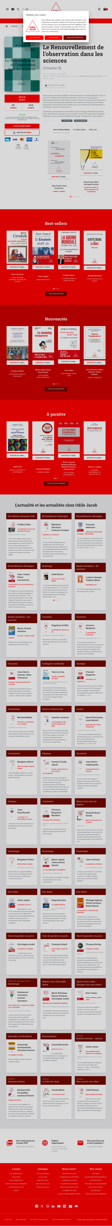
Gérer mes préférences (75, 37)
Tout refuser (53, 37)
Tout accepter (35, 37)
